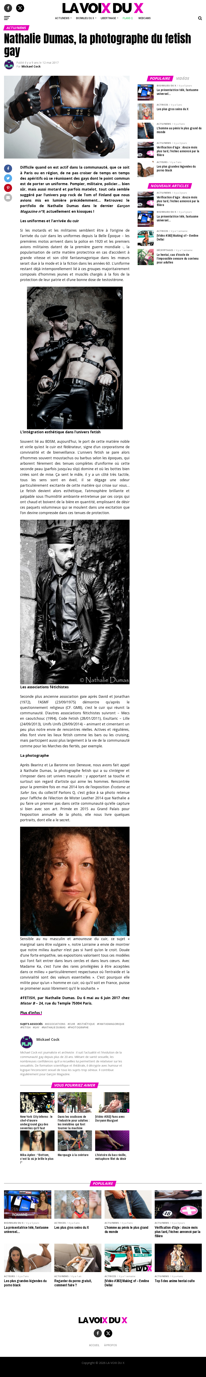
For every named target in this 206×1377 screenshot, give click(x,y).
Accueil (94, 1345)
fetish (26, 1027)
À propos (110, 1345)
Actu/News (62, 18)
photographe (79, 1027)
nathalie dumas (54, 1027)
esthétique (87, 1024)
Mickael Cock (31, 66)
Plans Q (128, 18)
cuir (72, 1024)
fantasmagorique (111, 1024)
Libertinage (108, 18)
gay (36, 1027)
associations (55, 1024)
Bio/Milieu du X (85, 18)
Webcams (144, 18)
